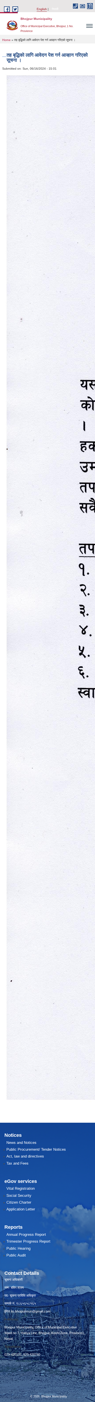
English (42, 9)
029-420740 (31, 1354)
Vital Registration (20, 1188)
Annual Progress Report (26, 1234)
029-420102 (12, 1354)
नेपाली (55, 9)
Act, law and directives (25, 1156)
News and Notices (21, 1143)
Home (6, 40)
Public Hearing (18, 1248)
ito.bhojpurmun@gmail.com (30, 1311)
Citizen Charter (18, 1202)
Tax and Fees (17, 1163)
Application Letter (20, 1209)
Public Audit (16, 1255)
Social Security (18, 1195)
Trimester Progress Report (28, 1241)
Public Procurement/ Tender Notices (36, 1149)
